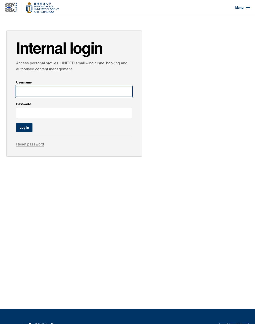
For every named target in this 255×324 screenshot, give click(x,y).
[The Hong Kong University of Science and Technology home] (42, 7)
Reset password (30, 143)
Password (23, 104)
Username (24, 82)
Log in (24, 127)
